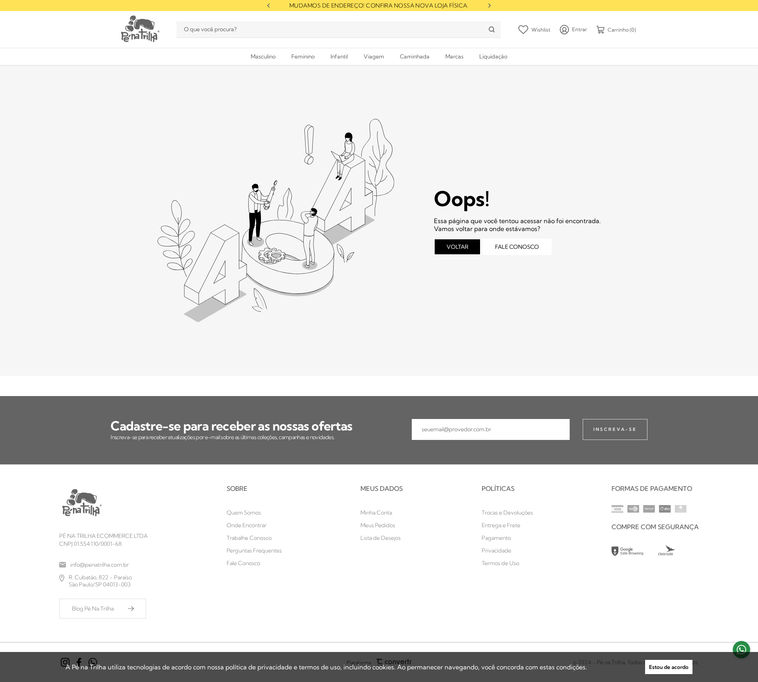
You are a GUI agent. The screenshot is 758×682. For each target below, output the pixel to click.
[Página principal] (139, 29)
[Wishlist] (534, 29)
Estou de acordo (669, 667)
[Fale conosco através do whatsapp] (741, 649)
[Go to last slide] (268, 5)
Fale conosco (517, 246)
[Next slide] (489, 5)
